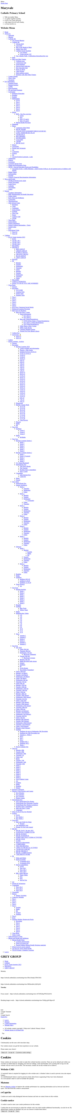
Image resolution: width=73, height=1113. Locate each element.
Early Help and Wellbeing (16, 198)
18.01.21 (22, 388)
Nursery (14, 287)
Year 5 (18, 109)
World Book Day (21, 464)
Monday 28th (20, 750)
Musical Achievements (23, 842)
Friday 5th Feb (20, 718)
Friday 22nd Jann (21, 700)
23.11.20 (22, 408)
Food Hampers (20, 64)
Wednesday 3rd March (23, 676)
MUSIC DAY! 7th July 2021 (25, 830)
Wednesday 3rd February (23, 714)
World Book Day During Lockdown (27, 805)
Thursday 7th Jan (21, 682)
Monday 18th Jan (21, 694)
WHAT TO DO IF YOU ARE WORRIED (25, 283)
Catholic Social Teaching (23, 51)
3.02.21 (22, 367)
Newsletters (11, 187)
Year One (15, 427)
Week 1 (22, 442)
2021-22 (18, 338)
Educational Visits (13, 230)
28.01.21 (22, 374)
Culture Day (16, 333)
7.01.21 (22, 399)
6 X (21, 622)
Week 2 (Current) (25, 456)
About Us (7, 33)
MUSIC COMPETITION (24, 853)
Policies (10, 160)
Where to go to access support (21, 947)
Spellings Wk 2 (24, 743)
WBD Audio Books (26, 328)
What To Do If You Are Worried (22, 812)
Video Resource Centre (15, 936)
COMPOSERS (20, 844)
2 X (21, 615)
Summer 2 (23, 644)
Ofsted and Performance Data (17, 165)
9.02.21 (22, 360)
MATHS (14, 259)
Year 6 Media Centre (22, 779)
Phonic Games (20, 798)
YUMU (18, 841)
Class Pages (11, 285)
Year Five (15, 646)
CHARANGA (20, 134)
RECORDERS (20, 136)
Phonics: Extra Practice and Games (22, 791)
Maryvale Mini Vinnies (19, 59)
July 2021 (19, 647)
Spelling (18, 606)
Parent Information (25, 314)
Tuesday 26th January (22, 704)
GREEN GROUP (21, 251)
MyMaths (23, 437)
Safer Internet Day (25, 475)
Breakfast (15, 204)
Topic (17, 634)
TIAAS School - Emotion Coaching (23, 950)
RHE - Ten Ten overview (23, 114)
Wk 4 (21, 740)
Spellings (18, 429)
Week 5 (22, 449)
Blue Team (23, 608)
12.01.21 (22, 394)
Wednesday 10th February (24, 723)
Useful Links (12, 227)
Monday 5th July (25, 659)
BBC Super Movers (22, 873)
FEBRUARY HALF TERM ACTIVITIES (29, 837)
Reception (15, 288)
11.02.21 (22, 357)
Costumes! (19, 810)
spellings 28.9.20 (25, 579)
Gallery (10, 340)
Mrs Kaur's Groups (29, 658)
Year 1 (18, 102)
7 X (21, 623)
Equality (10, 175)
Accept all (11, 1052)
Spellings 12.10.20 (25, 582)
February (18, 547)
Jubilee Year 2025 (21, 49)
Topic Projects (20, 584)
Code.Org (23, 476)
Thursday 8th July (25, 651)
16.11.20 (22, 417)
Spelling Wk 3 (24, 741)
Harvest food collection (23, 66)
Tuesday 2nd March (22, 675)
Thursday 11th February (23, 724)
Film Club (15, 213)
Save (17, 1111)
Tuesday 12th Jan (21, 687)
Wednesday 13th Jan (22, 688)
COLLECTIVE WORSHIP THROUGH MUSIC (31, 131)
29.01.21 (22, 372)
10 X (21, 629)
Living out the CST (25, 54)
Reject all (4, 1052)
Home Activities (21, 859)
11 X (21, 630)
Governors (11, 162)
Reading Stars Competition (28, 470)
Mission (10, 37)
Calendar (11, 186)
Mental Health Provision (23, 122)
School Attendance (14, 223)
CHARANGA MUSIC (23, 849)
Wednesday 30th (21, 753)
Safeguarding (12, 174)
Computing (15, 151)
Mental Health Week (18, 940)
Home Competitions (22, 865)
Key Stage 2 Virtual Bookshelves (34, 322)
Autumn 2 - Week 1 (26, 735)
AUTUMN (19, 290)
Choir (14, 206)
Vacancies (11, 80)
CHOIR (18, 141)
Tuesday (18, 264)
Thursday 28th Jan (21, 707)
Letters (10, 189)
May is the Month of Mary (24, 47)
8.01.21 (22, 398)
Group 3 (22, 434)
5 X (21, 620)
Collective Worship (18, 897)
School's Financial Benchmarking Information (22, 177)
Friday (18, 269)
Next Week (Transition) (27, 670)
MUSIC (14, 829)
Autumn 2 (23, 637)
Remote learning (13, 85)
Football (14, 211)
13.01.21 (22, 393)
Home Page (4, 3)
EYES (22, 866)
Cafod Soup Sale (21, 63)
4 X (21, 618)
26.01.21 (22, 377)
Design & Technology (18, 883)
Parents (7, 191)
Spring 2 (22, 641)
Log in (7, 952)
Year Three (15, 482)
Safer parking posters (22, 73)
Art (13, 150)
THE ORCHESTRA (22, 846)
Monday (18, 263)
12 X (21, 632)
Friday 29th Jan (20, 709)
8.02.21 (22, 362)
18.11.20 (22, 413)
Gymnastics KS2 (25, 863)
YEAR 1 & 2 (16, 240)
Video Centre (16, 935)
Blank (18, 759)
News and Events (10, 179)
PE (13, 261)
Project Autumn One (22, 747)
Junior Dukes (16, 210)
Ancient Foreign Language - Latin (22, 157)
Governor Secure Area (15, 163)
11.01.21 (22, 396)
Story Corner (24, 471)
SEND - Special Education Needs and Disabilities (23, 167)
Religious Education (18, 93)
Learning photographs (22, 941)
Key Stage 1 (27, 316)
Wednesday (19, 266)
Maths (18, 423)
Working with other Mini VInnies (26, 75)
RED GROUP (20, 249)
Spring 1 (22, 639)
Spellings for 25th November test (30, 733)
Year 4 (18, 107)
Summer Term (20, 295)
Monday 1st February (22, 711)
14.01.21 (22, 391)
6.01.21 (22, 401)
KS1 (21, 117)
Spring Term (19, 293)
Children (7, 235)
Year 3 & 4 (23, 870)
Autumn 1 (23, 635)
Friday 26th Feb (21, 671)
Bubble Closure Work (22, 405)
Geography (15, 146)
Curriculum (11, 92)
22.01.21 (22, 381)
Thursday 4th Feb (21, 716)
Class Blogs (15, 933)
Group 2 (22, 432)
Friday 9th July (24, 649)
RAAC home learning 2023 (16, 237)
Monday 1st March (21, 673)
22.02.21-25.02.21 (25, 353)
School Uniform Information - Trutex (19, 225)
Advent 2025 (20, 44)
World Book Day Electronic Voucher (27, 803)
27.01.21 (22, 376)
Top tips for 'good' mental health (21, 948)
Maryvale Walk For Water (24, 822)
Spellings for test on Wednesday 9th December (34, 731)
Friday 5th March (21, 678)
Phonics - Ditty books (26, 350)
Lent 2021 (15, 820)
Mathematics (16, 98)
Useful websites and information (29, 348)
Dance (14, 215)
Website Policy (9, 1025)
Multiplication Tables (22, 613)
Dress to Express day (22, 943)
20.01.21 (22, 384)
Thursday (19, 268)
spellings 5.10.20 (25, 581)
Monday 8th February (22, 719)
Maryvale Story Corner (23, 312)
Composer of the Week (23, 128)
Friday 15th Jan (20, 692)
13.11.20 (22, 418)
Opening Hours (13, 83)
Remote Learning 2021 (23, 346)
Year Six (14, 748)
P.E (13, 155)
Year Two (15, 439)
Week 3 (22, 446)
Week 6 (22, 451)
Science (14, 153)
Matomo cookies (10, 1086)
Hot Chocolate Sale (22, 68)
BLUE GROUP (21, 256)
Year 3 (18, 105)
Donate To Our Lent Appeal (24, 827)
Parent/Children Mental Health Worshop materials (31, 945)
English (14, 97)
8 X (21, 625)
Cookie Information (10, 1023)
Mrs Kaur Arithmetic (30, 654)
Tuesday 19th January (22, 695)
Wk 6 (21, 736)
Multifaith (15, 124)
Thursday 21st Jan (21, 699)
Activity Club (16, 216)
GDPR (10, 86)
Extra (13, 918)
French (18, 480)
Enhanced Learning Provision (21, 309)
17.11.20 (22, 415)
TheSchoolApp (13, 201)
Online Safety (12, 196)
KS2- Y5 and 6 (24, 121)
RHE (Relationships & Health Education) (20, 194)
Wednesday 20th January (23, 697)
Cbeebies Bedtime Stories (27, 329)
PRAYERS (15, 280)
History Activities (21, 895)
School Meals (12, 222)
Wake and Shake (21, 858)
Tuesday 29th (20, 752)
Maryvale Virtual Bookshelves (29, 319)
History (14, 145)
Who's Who (11, 78)
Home (6, 32)
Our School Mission (18, 40)
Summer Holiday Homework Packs (23, 919)
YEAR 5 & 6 (16, 244)
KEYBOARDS (21, 138)
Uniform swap (20, 61)
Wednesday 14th (21, 762)
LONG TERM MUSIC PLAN (25, 133)
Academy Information (15, 192)
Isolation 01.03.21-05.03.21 (28, 352)
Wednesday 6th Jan (22, 680)
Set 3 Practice (20, 796)
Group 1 (22, 430)
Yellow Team (24, 610)
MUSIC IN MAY (21, 834)
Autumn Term (20, 292)
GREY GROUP (21, 257)
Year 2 (18, 104)
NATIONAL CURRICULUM (25, 832)
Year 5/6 (14, 234)
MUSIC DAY (20, 143)
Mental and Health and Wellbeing (18, 938)
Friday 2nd (19, 757)
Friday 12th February (22, 726)
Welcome (11, 35)
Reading (14, 95)
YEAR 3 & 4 (16, 242)
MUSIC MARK (21, 129)
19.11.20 (22, 411)
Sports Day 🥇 (16, 335)
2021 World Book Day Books (25, 801)
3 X (21, 617)
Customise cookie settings (23, 1052)
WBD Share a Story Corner (28, 326)
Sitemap (7, 1022)
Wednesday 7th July (26, 653)
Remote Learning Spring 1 (24, 441)
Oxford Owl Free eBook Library (29, 331)
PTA (9, 228)
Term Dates (11, 220)
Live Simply (23, 52)
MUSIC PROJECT (22, 851)
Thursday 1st (20, 755)
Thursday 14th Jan (21, 690)
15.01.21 (22, 389)
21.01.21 (22, 382)
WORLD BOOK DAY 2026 (17, 181)
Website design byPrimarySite (14, 1030)
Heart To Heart (20, 69)
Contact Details (13, 76)
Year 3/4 (14, 232)
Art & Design (24, 668)
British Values (12, 172)
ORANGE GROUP (22, 254)
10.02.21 (22, 358)
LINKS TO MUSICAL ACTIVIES (27, 847)
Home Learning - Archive (16, 341)
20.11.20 (22, 410)
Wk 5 (21, 738)
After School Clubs (14, 203)
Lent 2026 (19, 45)
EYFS (18, 100)
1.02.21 (22, 370)
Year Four (15, 588)
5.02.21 (22, 364)
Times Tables (24, 875)
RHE (13, 57)
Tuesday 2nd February (22, 712)
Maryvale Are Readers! (19, 310)
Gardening (15, 208)
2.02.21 (22, 369)
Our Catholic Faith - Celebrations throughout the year (32, 56)
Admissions (11, 158)
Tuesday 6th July (25, 656)
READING (15, 245)
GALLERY (19, 139)
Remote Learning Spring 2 (24, 452)
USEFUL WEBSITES (19, 281)
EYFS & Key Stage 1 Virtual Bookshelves (36, 321)
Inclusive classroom (18, 789)
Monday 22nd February (23, 728)
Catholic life (12, 39)
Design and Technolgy (19, 148)
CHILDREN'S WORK (23, 854)
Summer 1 (23, 642)
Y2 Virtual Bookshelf (22, 463)
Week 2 (22, 444)
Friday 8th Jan (20, 683)
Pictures (22, 824)
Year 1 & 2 (19, 887)
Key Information (10, 81)
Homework (19, 403)
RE (17, 425)
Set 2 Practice (20, 794)
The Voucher (24, 468)
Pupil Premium (12, 88)
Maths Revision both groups (28, 661)
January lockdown (21, 485)
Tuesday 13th (20, 760)
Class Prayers (24, 420)
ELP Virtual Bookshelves (31, 324)
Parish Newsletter (13, 182)
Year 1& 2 (23, 868)
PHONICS (15, 247)
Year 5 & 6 (23, 871)
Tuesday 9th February (22, 721)
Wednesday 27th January (23, 706)
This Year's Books (25, 466)
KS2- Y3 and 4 (24, 119)
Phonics (18, 422)
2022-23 (18, 336)
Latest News (12, 184)
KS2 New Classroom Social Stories (23, 307)
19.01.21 (22, 386)
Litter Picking (20, 71)
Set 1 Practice (20, 793)
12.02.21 (22, 355)
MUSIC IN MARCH (22, 835)
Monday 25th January (22, 702)
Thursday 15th (20, 764)
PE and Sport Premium (15, 90)
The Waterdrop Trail (22, 825)
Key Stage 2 (27, 317)
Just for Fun (23, 880)
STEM (14, 218)
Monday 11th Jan (21, 685)
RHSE (14, 112)
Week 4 (22, 447)
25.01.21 (22, 379)
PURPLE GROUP (21, 252)
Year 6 (18, 110)
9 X (21, 627)
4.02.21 (22, 365)
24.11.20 (22, 406)
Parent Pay (4, 1017)
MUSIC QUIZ (20, 839)
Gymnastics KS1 (25, 861)
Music (14, 126)
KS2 (21, 878)
